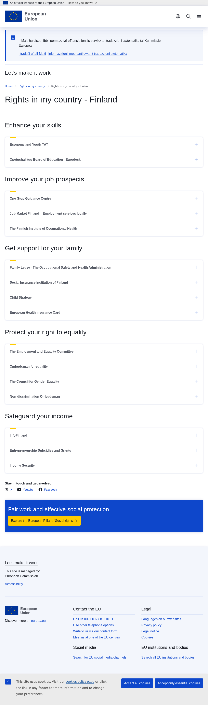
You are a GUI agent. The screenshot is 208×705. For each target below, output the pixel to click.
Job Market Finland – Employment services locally (48, 213)
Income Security (22, 465)
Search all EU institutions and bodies (168, 657)
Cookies (147, 637)
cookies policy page (80, 681)
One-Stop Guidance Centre (30, 198)
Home (9, 86)
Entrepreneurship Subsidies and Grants (40, 450)
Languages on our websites (161, 619)
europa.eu (38, 620)
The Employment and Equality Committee (42, 351)
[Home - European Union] (25, 16)
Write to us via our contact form (95, 631)
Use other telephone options (93, 625)
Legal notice (150, 631)
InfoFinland (18, 435)
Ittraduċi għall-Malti (32, 53)
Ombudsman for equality (29, 366)
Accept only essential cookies (179, 683)
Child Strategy (21, 297)
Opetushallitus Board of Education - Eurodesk (45, 159)
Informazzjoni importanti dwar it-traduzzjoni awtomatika (87, 53)
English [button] (178, 16)
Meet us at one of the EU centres (96, 637)
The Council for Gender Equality (34, 381)
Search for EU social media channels (100, 657)
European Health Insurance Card (35, 312)
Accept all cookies (137, 683)
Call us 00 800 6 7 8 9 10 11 (93, 619)
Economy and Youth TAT (29, 144)
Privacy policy (151, 625)
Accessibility (14, 584)
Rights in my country (32, 86)
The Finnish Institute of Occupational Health (43, 228)
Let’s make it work (21, 563)
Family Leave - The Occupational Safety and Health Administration (60, 267)
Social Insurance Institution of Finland (39, 282)
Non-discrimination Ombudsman (35, 396)
